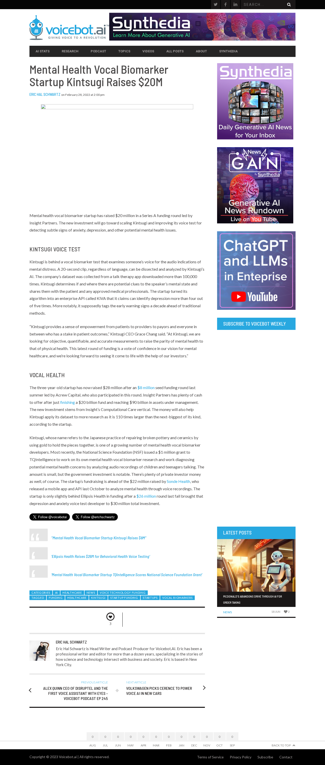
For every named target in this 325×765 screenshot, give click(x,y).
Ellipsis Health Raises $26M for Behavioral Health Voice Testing (100, 556)
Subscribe (265, 757)
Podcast (98, 51)
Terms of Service (210, 757)
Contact (285, 757)
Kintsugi (98, 597)
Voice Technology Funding (123, 592)
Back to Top (281, 745)
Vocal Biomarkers (177, 597)
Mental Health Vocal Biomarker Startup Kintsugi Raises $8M (99, 537)
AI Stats (43, 51)
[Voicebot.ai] (69, 27)
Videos (148, 51)
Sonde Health (178, 481)
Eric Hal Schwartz (44, 94)
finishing (67, 402)
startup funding (124, 597)
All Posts (175, 51)
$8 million (146, 387)
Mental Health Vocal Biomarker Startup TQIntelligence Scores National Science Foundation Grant (127, 574)
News (91, 592)
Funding (56, 597)
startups (150, 597)
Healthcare (72, 592)
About (201, 51)
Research (70, 51)
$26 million (146, 496)
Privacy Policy (240, 757)
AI (56, 592)
